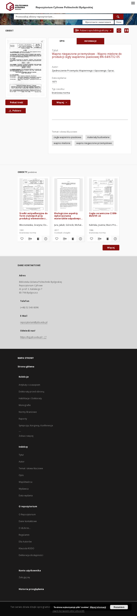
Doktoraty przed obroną (31, 391)
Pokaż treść (16, 102)
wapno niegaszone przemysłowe (94, 143)
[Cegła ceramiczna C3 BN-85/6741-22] (103, 194)
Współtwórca (25, 481)
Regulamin (24, 534)
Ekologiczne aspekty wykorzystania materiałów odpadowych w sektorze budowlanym (68, 216)
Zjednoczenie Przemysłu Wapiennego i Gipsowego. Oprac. (83, 70)
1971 (54, 81)
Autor (22, 461)
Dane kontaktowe (28, 521)
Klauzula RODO (26, 548)
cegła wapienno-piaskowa (67, 137)
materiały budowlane (98, 137)
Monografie (25, 405)
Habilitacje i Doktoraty (30, 398)
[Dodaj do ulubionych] (118, 30)
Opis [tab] (62, 41)
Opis (21, 475)
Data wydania (26, 495)
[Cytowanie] (126, 30)
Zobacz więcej (26, 435)
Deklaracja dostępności (31, 555)
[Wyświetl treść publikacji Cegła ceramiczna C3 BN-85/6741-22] (107, 238)
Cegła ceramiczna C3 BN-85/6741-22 (103, 214)
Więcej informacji (98, 607)
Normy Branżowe (28, 411)
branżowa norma (61, 92)
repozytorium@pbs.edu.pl (33, 322)
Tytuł (21, 454)
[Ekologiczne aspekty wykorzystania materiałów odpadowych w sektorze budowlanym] (68, 194)
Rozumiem (119, 607)
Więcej (111, 247)
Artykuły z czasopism (29, 384)
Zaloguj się (24, 577)
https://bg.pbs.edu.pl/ (31, 337)
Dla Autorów (25, 541)
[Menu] (133, 3)
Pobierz (16, 110)
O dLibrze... (25, 528)
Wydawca (24, 488)
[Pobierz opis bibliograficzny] (30, 238)
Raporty (23, 418)
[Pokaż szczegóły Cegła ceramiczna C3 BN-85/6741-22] (115, 238)
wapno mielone (62, 143)
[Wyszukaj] (118, 16)
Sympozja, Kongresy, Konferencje (36, 425)
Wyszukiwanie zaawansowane (98, 22)
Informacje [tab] (90, 41)
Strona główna (26, 366)
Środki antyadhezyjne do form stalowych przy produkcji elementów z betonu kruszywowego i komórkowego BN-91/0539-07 (33, 216)
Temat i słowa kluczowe (31, 468)
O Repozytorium (27, 514)
